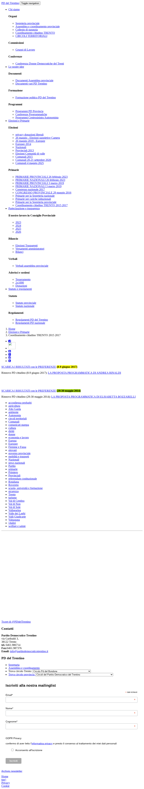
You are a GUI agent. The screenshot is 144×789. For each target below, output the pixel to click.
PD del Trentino (10, 3)
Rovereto (13, 484)
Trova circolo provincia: (22, 674)
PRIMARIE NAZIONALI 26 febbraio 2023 (40, 179)
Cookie (5, 785)
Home (11, 328)
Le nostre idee (16, 66)
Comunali (13, 421)
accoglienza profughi (20, 402)
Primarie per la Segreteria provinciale (35, 202)
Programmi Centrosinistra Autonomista (36, 117)
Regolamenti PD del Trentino (31, 319)
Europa (12, 440)
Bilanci (19, 251)
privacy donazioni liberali (29, 134)
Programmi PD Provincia (29, 111)
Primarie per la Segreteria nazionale (35, 195)
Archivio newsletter (11, 771)
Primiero (13, 472)
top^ (3, 779)
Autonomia (14, 415)
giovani (12, 450)
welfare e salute (17, 526)
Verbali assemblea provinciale (31, 265)
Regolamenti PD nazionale (30, 322)
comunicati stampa (18, 424)
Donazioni (21, 285)
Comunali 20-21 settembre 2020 (33, 159)
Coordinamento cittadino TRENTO (35, 32)
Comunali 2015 (24, 156)
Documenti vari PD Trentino (31, 83)
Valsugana (14, 519)
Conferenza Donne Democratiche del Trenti (39, 63)
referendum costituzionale (22, 478)
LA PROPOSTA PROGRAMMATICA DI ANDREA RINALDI (84, 372)
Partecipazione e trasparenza (24, 208)
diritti (11, 431)
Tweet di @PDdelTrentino (16, 621)
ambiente (13, 412)
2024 (18, 225)
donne (11, 434)
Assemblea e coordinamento (24, 667)
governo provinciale (19, 453)
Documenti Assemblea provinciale (34, 80)
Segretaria (13, 664)
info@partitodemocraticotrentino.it (29, 651)
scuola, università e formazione (25, 488)
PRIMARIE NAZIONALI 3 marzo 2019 (38, 186)
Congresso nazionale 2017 (30, 189)
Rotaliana (13, 481)
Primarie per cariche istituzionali (33, 198)
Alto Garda (14, 409)
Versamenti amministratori (29, 248)
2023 (18, 222)
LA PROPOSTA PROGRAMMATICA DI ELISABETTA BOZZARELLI (93, 396)
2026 (18, 231)
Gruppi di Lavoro (25, 49)
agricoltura (14, 405)
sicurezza (13, 491)
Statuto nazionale (24, 305)
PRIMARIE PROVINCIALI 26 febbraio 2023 (41, 176)
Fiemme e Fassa (17, 446)
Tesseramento (23, 279)
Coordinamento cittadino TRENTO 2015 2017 (41, 205)
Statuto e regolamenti (20, 288)
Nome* (70, 708)
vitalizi (12, 522)
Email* (70, 695)
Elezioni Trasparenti (26, 245)
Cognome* (70, 721)
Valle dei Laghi (16, 513)
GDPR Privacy (13, 738)
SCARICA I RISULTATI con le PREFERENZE (28, 366)
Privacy (5, 782)
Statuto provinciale (25, 302)
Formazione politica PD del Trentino (35, 97)
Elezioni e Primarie (19, 120)
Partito (12, 465)
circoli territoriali (17, 418)
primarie (13, 469)
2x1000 (19, 282)
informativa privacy (42, 743)
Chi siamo (14, 9)
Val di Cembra (16, 500)
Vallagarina (14, 510)
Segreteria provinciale (27, 23)
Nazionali (20, 147)
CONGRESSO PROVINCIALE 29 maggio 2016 (43, 192)
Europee (13, 443)
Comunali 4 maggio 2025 (29, 163)
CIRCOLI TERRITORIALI (31, 35)
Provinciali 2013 (24, 150)
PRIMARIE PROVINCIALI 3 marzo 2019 (39, 183)
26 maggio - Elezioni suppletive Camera (37, 137)
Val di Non (14, 503)
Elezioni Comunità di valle (30, 153)
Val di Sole (14, 507)
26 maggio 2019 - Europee (30, 140)
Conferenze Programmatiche (31, 114)
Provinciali (14, 475)
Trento (12, 494)
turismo (12, 497)
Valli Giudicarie (17, 516)
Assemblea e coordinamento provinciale (37, 26)
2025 (18, 228)
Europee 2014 (23, 144)
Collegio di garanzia (26, 29)
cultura (12, 427)
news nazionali (16, 462)
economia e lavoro (18, 437)
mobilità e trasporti (18, 456)
